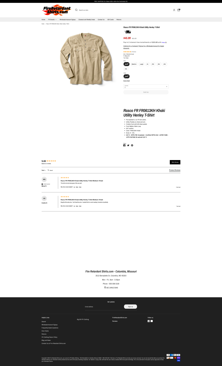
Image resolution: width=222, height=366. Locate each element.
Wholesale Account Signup (68, 19)
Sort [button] (43, 170)
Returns (119, 19)
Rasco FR (127, 56)
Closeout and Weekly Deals (86, 19)
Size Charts (45, 331)
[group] (51, 161)
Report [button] (77, 187)
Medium (134, 64)
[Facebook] (149, 321)
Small (126, 64)
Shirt (127, 58)
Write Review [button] (175, 162)
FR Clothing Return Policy (49, 337)
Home (43, 19)
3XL (159, 64)
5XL (126, 69)
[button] (145, 52)
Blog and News (46, 340)
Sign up (130, 306)
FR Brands (51, 19)
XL (147, 64)
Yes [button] (74, 187)
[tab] (174, 170)
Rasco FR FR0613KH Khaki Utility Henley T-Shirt (57, 24)
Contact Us (101, 19)
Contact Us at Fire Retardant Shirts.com (54, 343)
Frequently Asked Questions (50, 328)
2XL (153, 64)
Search (44, 321)
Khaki (126, 76)
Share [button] (80, 187)
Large (141, 64)
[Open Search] (76, 10)
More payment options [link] (146, 102)
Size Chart (126, 81)
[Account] (174, 10)
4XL (165, 64)
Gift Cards (110, 19)
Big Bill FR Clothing (83, 319)
